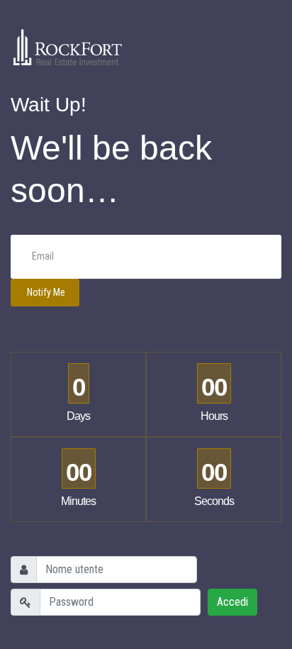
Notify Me (45, 292)
